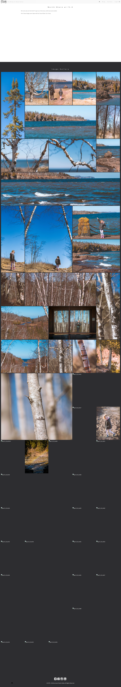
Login (117, 1)
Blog (103, 1)
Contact (110, 1)
